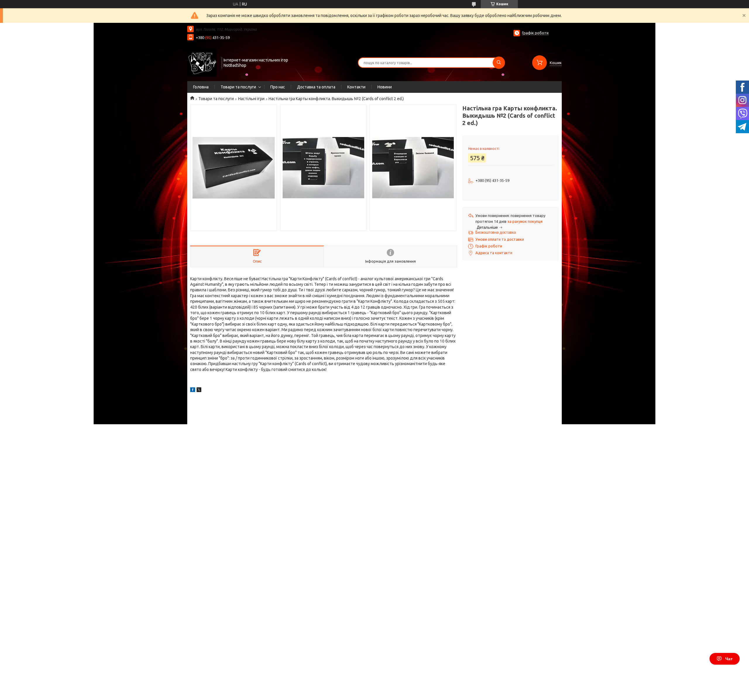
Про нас (277, 87)
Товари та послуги (238, 87)
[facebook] (192, 390)
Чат (729, 658)
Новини (384, 87)
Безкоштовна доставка (495, 232)
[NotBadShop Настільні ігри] (202, 62)
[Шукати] (499, 63)
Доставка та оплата (316, 87)
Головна (201, 87)
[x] (199, 390)
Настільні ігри (251, 98)
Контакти (356, 87)
